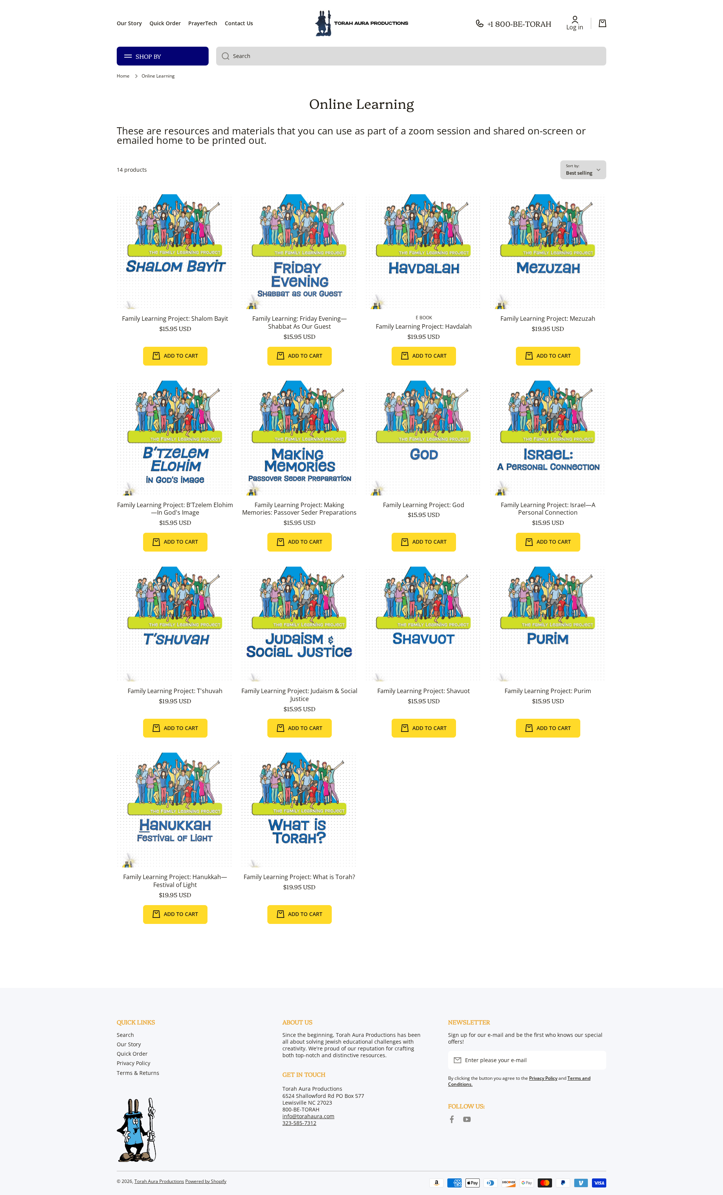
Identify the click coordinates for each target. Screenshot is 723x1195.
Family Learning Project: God (423, 505)
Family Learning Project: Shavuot (423, 691)
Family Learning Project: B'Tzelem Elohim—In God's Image (175, 509)
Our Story (129, 1044)
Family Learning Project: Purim (548, 691)
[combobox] (411, 56)
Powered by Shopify (205, 1181)
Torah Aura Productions (159, 1181)
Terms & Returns (138, 1072)
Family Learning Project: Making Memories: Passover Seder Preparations (299, 509)
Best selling (579, 172)
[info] (175, 263)
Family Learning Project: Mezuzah (547, 319)
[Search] (222, 56)
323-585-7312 (299, 1122)
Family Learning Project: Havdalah (424, 327)
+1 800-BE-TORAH (519, 23)
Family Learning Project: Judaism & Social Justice (299, 695)
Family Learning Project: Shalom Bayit (175, 319)
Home (123, 76)
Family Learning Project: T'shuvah (175, 691)
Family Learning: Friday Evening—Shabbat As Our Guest (299, 323)
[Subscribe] (596, 1060)
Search (125, 1034)
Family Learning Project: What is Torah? (299, 877)
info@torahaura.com (308, 1116)
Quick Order (132, 1053)
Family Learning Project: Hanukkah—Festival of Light (175, 881)
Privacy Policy (133, 1063)
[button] (602, 23)
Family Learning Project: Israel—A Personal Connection (548, 509)
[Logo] (361, 23)
